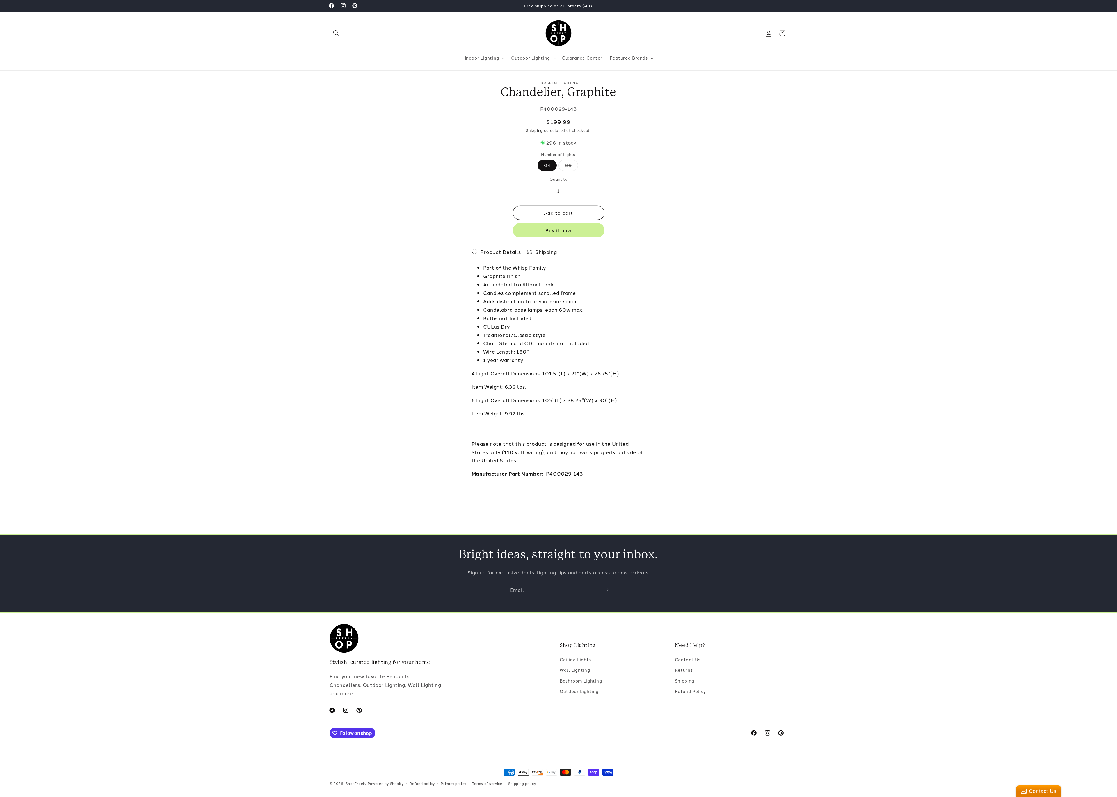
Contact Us (687, 659)
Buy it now (558, 230)
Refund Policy (690, 691)
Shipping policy (522, 783)
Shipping (534, 130)
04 (547, 165)
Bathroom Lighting (581, 681)
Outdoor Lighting (579, 691)
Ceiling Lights (575, 659)
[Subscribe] (606, 590)
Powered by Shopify (386, 783)
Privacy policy (453, 783)
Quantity (558, 179)
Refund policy (422, 783)
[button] (336, 33)
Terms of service (487, 783)
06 (571, 166)
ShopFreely (356, 783)
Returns (684, 670)
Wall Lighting (575, 670)
